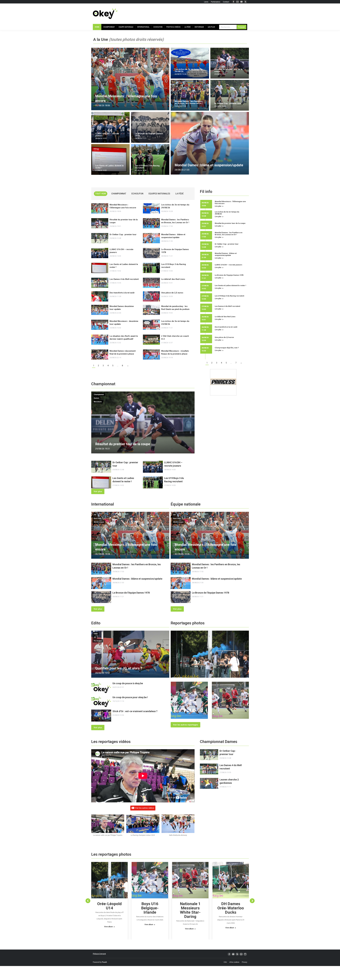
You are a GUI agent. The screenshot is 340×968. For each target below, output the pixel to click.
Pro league (98, 641)
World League (99, 522)
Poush (104, 962)
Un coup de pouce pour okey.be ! (130, 697)
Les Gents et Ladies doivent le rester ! (109, 166)
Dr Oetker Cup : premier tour (227, 103)
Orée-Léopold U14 (109, 905)
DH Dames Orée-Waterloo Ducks (230, 908)
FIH (95, 515)
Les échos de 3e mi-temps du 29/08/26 (189, 70)
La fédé (179, 193)
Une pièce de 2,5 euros (172, 293)
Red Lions (97, 518)
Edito (96, 634)
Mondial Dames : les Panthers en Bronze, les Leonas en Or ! (189, 102)
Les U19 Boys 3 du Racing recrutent (147, 166)
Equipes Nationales (159, 193)
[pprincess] (223, 382)
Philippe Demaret (99, 954)
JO (95, 637)
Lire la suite (179, 78)
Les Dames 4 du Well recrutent (124, 279)
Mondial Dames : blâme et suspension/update (209, 165)
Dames (96, 398)
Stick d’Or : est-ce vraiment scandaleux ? (134, 711)
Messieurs (98, 402)
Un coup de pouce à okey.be (127, 683)
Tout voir (100, 193)
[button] (107, 826)
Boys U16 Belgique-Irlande (150, 908)
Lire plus (218, 206)
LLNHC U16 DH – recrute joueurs (107, 134)
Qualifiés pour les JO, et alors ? (118, 668)
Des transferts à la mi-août (122, 293)
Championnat (118, 193)
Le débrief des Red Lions (173, 279)
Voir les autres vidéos (144, 808)
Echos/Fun (137, 193)
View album (108, 927)
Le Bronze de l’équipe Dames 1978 (149, 134)
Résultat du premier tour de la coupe (228, 70)
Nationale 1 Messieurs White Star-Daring (190, 910)
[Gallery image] (210, 654)
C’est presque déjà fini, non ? (227, 348)
